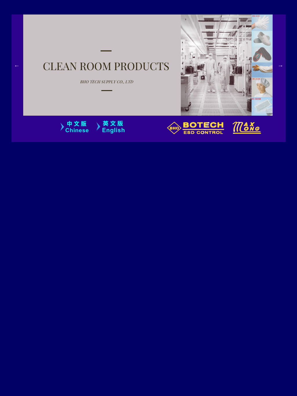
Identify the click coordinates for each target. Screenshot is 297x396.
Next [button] (280, 65)
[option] (154, 65)
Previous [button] (17, 65)
